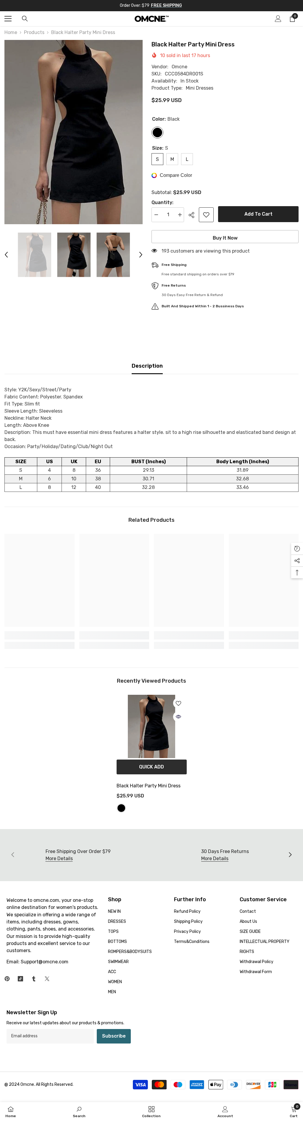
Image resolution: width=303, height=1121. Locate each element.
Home (10, 32)
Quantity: (162, 202)
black (121, 808)
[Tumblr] (33, 978)
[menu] (8, 18)
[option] (73, 132)
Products (34, 32)
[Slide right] (290, 855)
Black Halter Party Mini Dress (148, 786)
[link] (39, 635)
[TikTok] (20, 978)
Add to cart (258, 214)
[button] (6, 254)
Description (147, 366)
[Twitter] (47, 978)
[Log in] (278, 18)
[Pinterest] (7, 978)
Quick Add (151, 767)
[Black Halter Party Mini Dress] (152, 726)
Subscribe (114, 1036)
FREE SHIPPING (166, 5)
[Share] (193, 215)
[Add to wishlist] (206, 214)
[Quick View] (178, 716)
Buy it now (225, 238)
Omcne (179, 67)
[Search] (24, 18)
